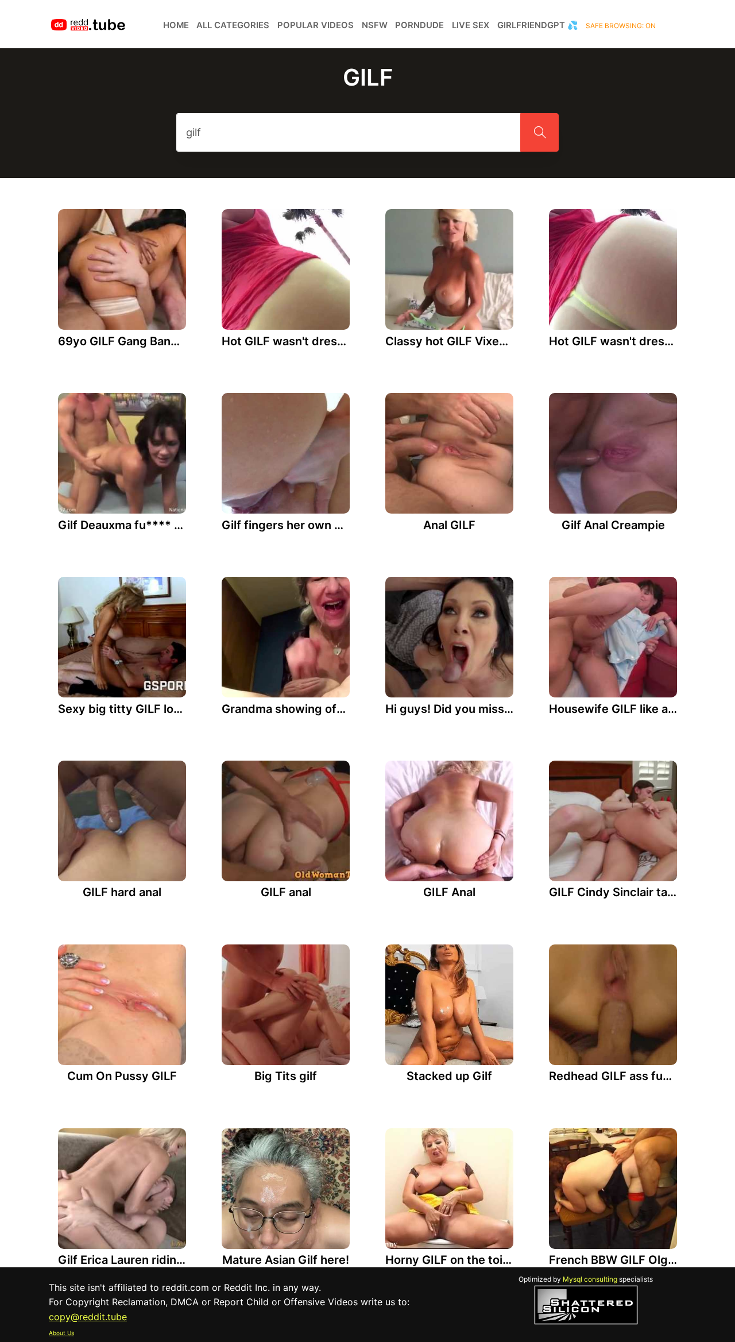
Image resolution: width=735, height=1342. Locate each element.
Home (176, 25)
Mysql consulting (590, 1279)
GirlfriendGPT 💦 (537, 25)
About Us (61, 1332)
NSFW (375, 25)
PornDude (419, 25)
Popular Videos (315, 25)
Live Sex (470, 25)
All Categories (232, 25)
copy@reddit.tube (88, 1316)
